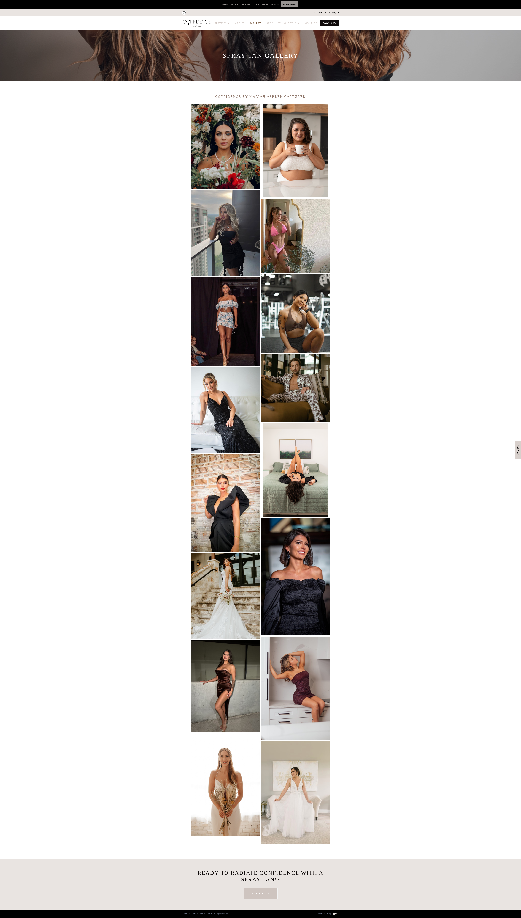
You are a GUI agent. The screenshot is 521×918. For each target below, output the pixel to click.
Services (221, 23)
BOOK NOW (289, 4)
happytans (335, 914)
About (239, 23)
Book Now (329, 23)
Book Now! (518, 450)
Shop (269, 23)
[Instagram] (184, 13)
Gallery (255, 23)
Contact (311, 23)
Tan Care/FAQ (288, 23)
